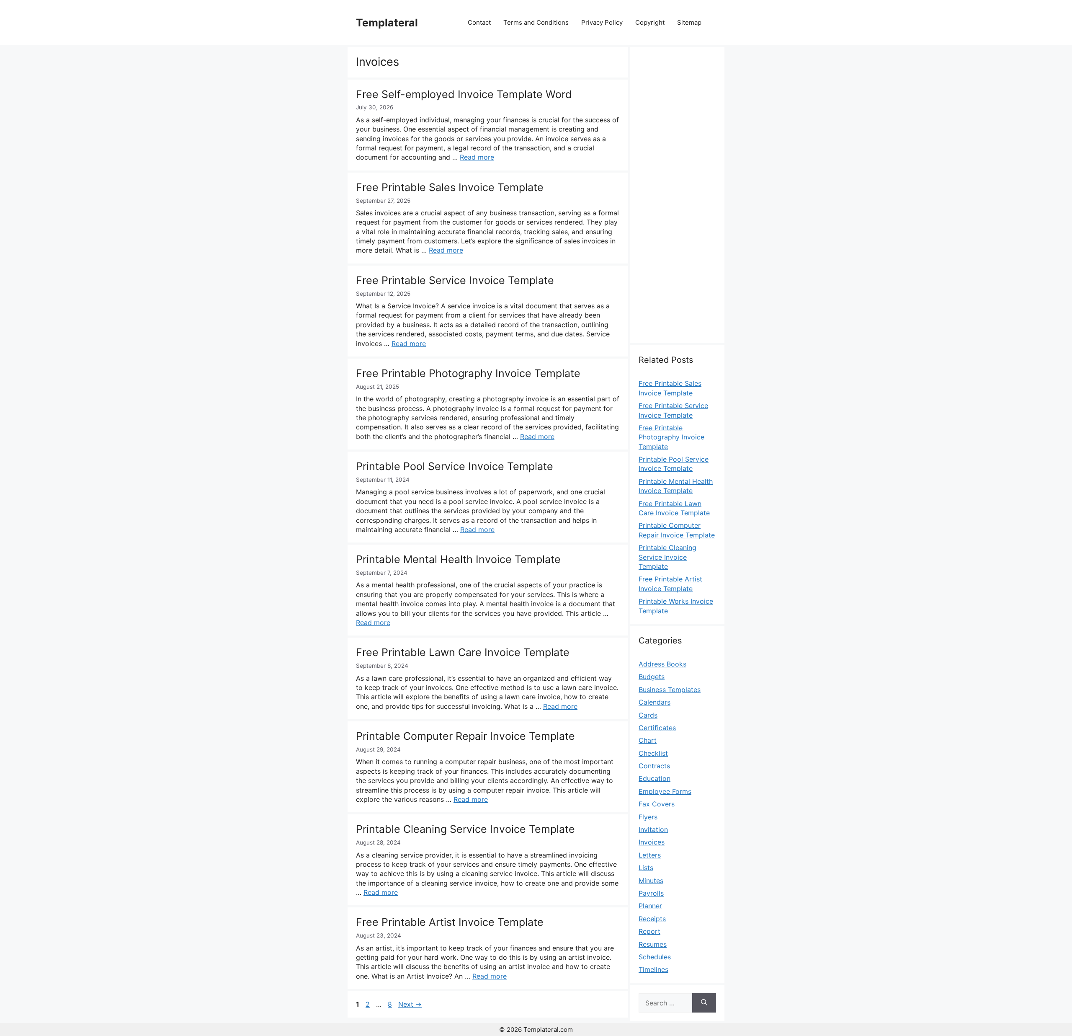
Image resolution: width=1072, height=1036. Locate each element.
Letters (650, 855)
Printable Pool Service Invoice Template (454, 466)
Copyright (650, 22)
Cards (648, 715)
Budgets (652, 676)
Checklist (653, 753)
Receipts (652, 919)
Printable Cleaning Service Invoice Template (465, 829)
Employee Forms (665, 791)
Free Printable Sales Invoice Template (450, 187)
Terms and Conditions (536, 22)
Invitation (653, 829)
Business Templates (670, 689)
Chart (648, 740)
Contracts (654, 766)
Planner (650, 906)
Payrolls (651, 893)
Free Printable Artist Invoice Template (450, 922)
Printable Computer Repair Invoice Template (465, 736)
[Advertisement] (677, 200)
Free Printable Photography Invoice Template (468, 373)
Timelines (653, 969)
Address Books (662, 664)
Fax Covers (657, 804)
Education (654, 778)
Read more (477, 157)
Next (410, 1004)
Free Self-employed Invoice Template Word (464, 94)
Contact (479, 22)
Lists (646, 867)
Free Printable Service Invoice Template (455, 280)
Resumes (653, 944)
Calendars (654, 702)
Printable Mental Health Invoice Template (458, 559)
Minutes (651, 880)
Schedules (655, 957)
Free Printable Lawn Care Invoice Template (463, 652)
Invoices (652, 842)
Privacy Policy (602, 22)
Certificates (657, 727)
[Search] (704, 1003)
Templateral (387, 22)
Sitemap (689, 22)
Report (649, 931)
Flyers (648, 817)
